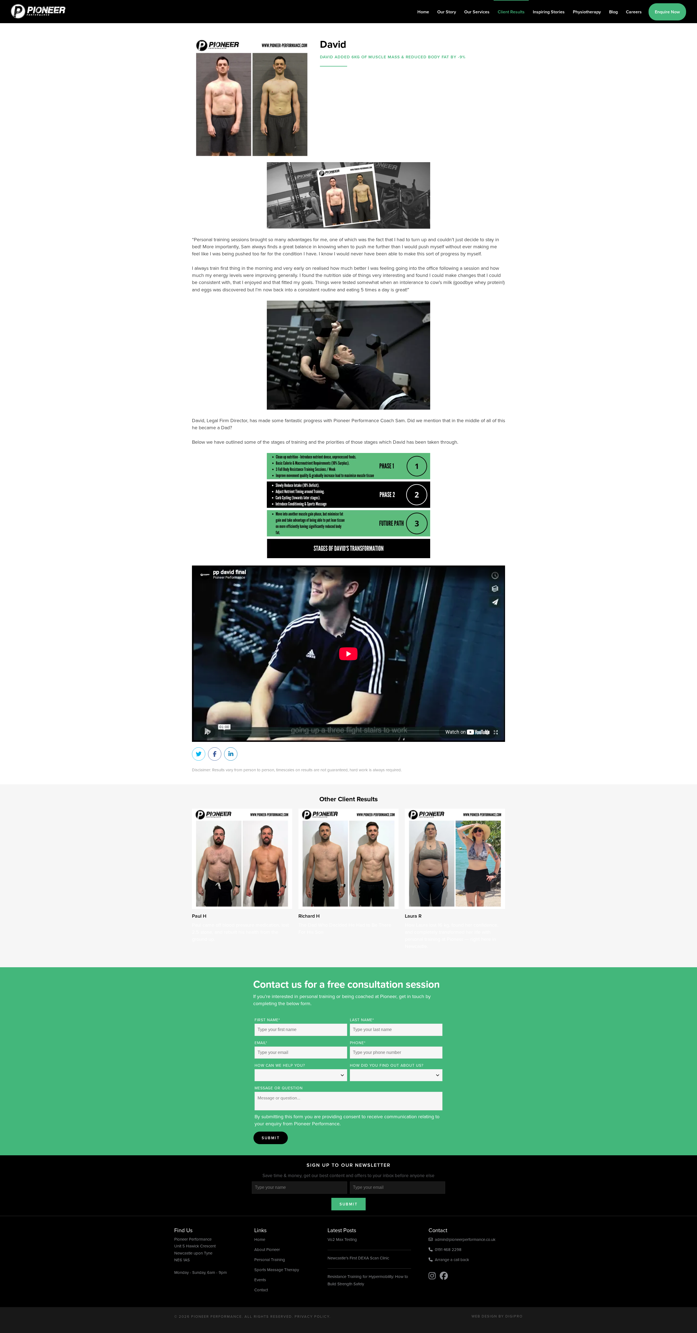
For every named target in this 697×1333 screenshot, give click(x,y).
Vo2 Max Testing (342, 1239)
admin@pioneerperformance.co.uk (464, 1239)
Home (423, 12)
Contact (261, 1290)
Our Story (446, 12)
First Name (267, 1020)
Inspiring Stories (549, 12)
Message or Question (279, 1088)
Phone (358, 1042)
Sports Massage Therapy (276, 1269)
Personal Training (269, 1259)
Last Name (362, 1020)
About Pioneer (267, 1249)
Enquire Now (667, 12)
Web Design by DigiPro (497, 1316)
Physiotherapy (587, 12)
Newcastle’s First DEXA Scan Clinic (358, 1258)
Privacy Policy (312, 1316)
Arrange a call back (451, 1259)
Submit (271, 1138)
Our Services (477, 12)
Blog (613, 12)
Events (260, 1280)
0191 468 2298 (447, 1249)
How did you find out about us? (386, 1065)
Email (261, 1042)
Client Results (511, 12)
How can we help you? (280, 1065)
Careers (634, 12)
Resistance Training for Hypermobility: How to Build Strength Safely (368, 1280)
